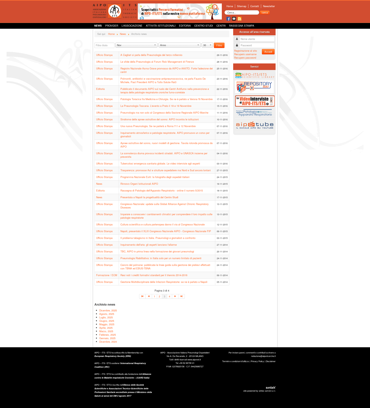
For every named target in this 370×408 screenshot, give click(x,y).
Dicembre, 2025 (108, 310)
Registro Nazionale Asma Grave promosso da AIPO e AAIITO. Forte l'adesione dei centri (166, 70)
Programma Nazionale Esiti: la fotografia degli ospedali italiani (154, 177)
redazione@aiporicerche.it (263, 355)
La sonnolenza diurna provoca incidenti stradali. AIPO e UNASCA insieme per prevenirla (163, 154)
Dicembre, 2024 (108, 341)
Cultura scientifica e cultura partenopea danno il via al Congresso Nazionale (162, 224)
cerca (265, 12)
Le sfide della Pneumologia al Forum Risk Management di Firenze (157, 61)
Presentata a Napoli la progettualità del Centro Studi (149, 197)
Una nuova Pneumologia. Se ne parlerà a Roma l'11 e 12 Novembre (158, 126)
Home (229, 6)
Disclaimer (271, 361)
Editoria (185, 25)
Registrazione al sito (245, 50)
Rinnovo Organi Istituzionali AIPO (139, 183)
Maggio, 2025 (106, 324)
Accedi (268, 51)
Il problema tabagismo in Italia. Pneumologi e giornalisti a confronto (157, 238)
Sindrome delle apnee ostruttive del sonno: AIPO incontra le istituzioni (159, 119)
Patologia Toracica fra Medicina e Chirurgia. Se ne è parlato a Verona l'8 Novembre (166, 99)
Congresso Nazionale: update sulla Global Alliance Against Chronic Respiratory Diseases (164, 205)
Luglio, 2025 (106, 317)
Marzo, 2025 (106, 331)
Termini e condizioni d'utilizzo (235, 361)
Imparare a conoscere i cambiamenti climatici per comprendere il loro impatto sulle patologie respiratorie (166, 215)
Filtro (219, 45)
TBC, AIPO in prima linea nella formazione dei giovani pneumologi (157, 251)
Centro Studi (203, 25)
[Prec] (149, 296)
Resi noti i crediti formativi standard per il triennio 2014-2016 (153, 275)
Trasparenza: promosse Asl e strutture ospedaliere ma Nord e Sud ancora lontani (165, 170)
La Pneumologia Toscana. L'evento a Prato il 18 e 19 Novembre (155, 106)
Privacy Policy (257, 361)
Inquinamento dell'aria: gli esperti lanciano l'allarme (148, 244)
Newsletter (269, 6)
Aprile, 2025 (106, 328)
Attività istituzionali (161, 25)
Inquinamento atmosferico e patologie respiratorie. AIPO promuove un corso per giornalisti (164, 134)
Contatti (254, 6)
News (98, 25)
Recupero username (245, 54)
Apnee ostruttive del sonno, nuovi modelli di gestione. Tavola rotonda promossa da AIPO (166, 144)
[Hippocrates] (180, 11)
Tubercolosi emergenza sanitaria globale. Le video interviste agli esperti (160, 163)
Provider (111, 25)
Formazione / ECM (106, 275)
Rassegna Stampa (241, 25)
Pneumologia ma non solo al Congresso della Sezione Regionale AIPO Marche (164, 112)
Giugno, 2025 (106, 321)
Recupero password (245, 57)
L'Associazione (132, 25)
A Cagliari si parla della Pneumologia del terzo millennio (151, 55)
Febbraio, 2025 (107, 334)
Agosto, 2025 (106, 314)
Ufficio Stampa (104, 55)
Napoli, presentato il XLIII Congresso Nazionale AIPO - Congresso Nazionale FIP (165, 231)
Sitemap (241, 6)
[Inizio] (142, 296)
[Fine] (181, 296)
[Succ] (175, 296)
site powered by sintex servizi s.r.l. (259, 390)
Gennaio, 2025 (107, 338)
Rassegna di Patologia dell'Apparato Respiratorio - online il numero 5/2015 (161, 190)
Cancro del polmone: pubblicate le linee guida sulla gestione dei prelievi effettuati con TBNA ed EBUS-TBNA (165, 266)
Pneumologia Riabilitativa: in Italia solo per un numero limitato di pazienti (160, 258)
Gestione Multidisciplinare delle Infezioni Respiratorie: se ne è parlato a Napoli (163, 282)
